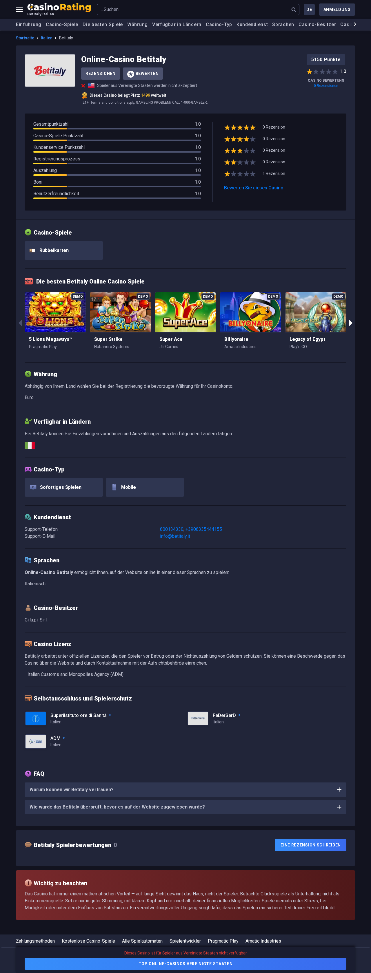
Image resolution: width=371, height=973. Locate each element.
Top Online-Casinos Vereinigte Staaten (186, 963)
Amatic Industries (263, 941)
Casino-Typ (219, 24)
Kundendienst (252, 24)
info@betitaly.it (175, 536)
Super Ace (171, 339)
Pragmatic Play (223, 941)
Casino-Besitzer (317, 24)
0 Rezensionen (326, 86)
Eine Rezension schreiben (311, 845)
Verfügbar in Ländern (176, 24)
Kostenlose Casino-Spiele (88, 941)
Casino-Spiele (62, 24)
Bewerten (147, 73)
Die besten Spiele (103, 24)
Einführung (28, 24)
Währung (137, 24)
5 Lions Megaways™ (50, 339)
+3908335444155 (204, 529)
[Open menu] (19, 9)
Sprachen (283, 24)
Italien (46, 38)
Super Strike (108, 339)
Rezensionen (101, 73)
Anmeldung (337, 9)
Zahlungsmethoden (35, 941)
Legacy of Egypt (307, 339)
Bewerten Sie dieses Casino (253, 188)
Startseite (25, 38)
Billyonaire (236, 339)
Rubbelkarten (53, 250)
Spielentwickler (185, 941)
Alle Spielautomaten (142, 941)
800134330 (171, 529)
